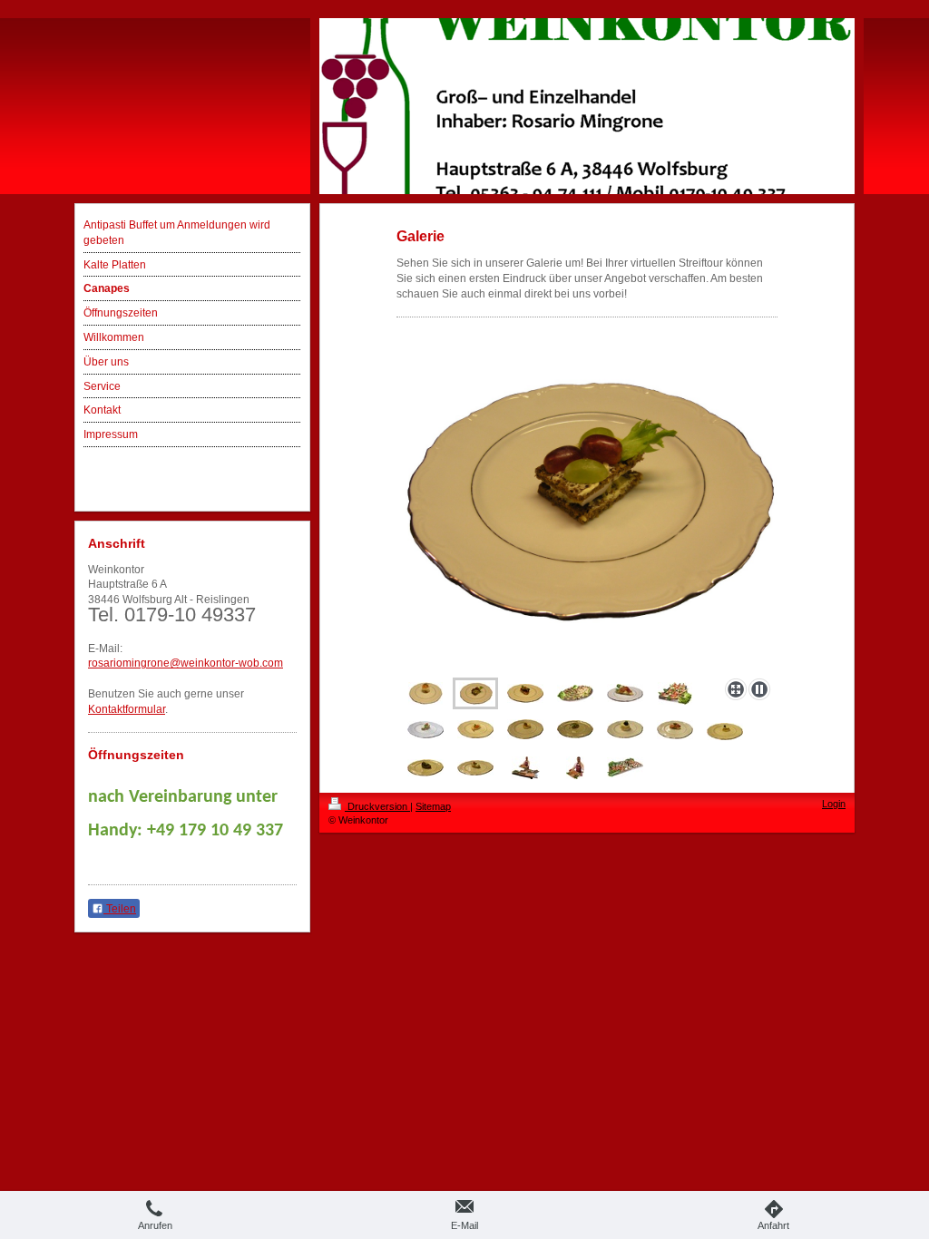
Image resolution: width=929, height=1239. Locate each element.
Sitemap (433, 806)
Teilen (119, 908)
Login (834, 803)
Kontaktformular (126, 709)
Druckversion (377, 806)
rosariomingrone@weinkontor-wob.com (185, 663)
